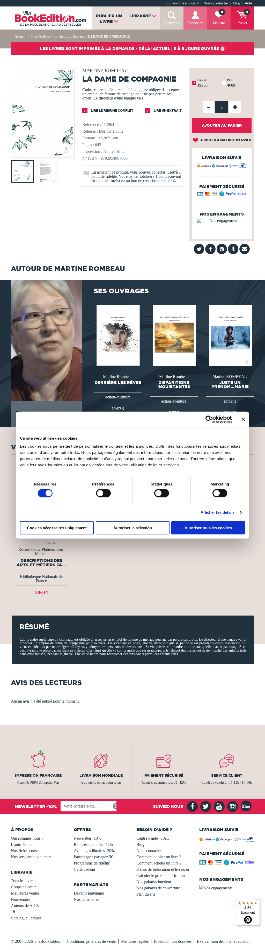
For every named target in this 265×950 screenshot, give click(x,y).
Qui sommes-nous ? (182, 3)
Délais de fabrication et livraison (162, 869)
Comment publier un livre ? (158, 857)
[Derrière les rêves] (117, 335)
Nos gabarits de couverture (158, 888)
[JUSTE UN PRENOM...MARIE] (230, 335)
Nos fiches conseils (26, 850)
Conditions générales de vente (91, 941)
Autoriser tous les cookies (208, 528)
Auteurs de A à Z (25, 905)
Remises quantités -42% (93, 844)
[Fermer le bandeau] (243, 419)
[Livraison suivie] (221, 166)
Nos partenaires (86, 899)
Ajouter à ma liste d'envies (225, 140)
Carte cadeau (84, 869)
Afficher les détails (218, 512)
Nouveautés (20, 899)
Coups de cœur (23, 887)
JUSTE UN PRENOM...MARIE (230, 384)
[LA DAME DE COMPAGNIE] (42, 154)
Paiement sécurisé (163, 775)
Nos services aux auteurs (31, 857)
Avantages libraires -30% (94, 850)
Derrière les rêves (117, 382)
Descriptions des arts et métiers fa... (41, 562)
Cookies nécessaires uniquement (57, 528)
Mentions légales (135, 941)
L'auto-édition (22, 844)
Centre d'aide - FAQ (153, 838)
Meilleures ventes (25, 893)
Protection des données (173, 941)
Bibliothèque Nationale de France (41, 578)
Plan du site (145, 894)
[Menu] (257, 901)
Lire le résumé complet (111, 110)
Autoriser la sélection (132, 528)
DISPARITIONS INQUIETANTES (173, 384)
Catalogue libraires (26, 918)
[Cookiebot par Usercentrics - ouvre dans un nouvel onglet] (209, 419)
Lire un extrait (167, 110)
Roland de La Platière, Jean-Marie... (41, 551)
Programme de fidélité (92, 863)
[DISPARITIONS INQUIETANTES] (174, 335)
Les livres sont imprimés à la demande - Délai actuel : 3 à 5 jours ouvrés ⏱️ (132, 48)
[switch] (103, 493)
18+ (14, 912)
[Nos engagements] (221, 221)
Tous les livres (22, 880)
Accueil (20, 36)
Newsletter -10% (87, 838)
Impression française (38, 775)
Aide (248, 3)
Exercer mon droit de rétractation (224, 941)
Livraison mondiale (101, 775)
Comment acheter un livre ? (158, 863)
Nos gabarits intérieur (153, 882)
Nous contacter (215, 3)
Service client (226, 775)
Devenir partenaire (89, 893)
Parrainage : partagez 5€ (93, 857)
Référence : (91, 124)
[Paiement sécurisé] (221, 195)
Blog (236, 3)
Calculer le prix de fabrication (160, 875)
